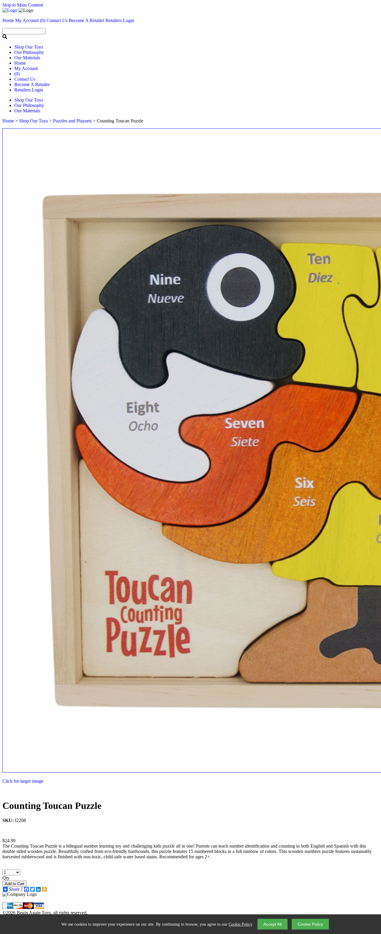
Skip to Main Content (22, 4)
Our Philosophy (29, 52)
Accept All (272, 924)
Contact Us (24, 79)
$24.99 (8, 840)
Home (20, 63)
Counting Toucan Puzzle (52, 805)
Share (14, 889)
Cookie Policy (240, 924)
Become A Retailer (86, 20)
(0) (42, 20)
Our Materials (27, 57)
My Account (26, 68)
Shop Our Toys (28, 46)
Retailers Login (119, 20)
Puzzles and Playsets (72, 120)
